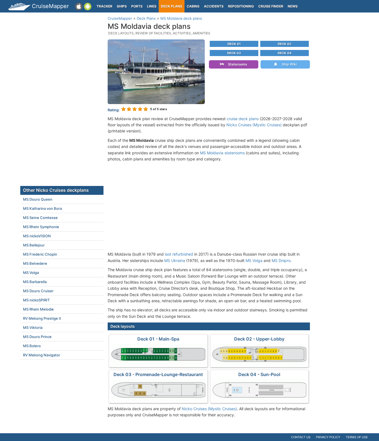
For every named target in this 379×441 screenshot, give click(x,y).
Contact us (300, 437)
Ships (122, 6)
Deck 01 (234, 44)
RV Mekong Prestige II (42, 318)
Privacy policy (328, 437)
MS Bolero (32, 346)
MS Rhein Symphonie (41, 227)
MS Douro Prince (37, 336)
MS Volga (254, 260)
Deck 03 (234, 53)
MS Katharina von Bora (42, 208)
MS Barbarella (35, 281)
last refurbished (179, 254)
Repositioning (241, 6)
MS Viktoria (32, 327)
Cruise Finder (270, 6)
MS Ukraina (174, 260)
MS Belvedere (35, 263)
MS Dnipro (281, 260)
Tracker (104, 6)
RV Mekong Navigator (41, 355)
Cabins (193, 6)
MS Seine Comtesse (40, 217)
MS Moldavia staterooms (222, 152)
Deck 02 (284, 44)
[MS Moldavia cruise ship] (156, 71)
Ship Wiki (288, 64)
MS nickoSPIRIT (36, 300)
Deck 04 (284, 53)
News (293, 6)
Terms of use (357, 437)
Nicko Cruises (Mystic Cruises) (254, 124)
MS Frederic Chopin (40, 254)
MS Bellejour (34, 245)
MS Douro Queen (37, 199)
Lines (151, 6)
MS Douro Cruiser (38, 291)
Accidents (214, 6)
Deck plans (171, 6)
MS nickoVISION (37, 236)
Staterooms (236, 64)
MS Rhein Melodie (38, 309)
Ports (137, 6)
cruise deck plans (243, 118)
